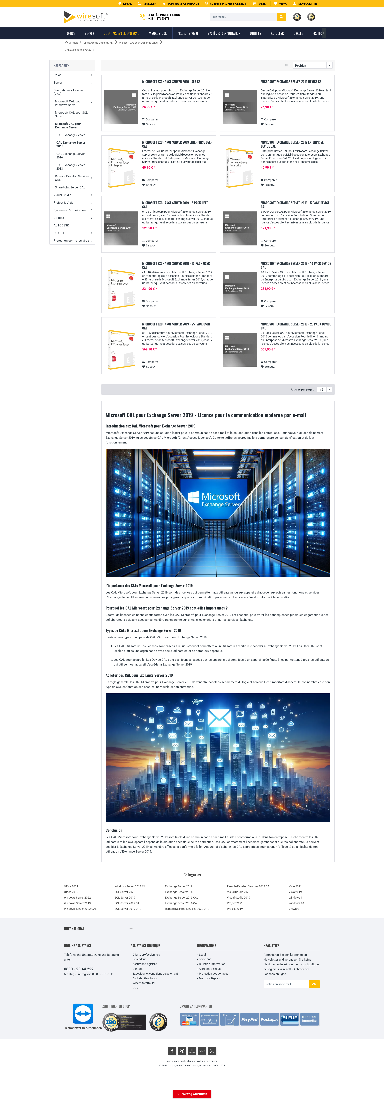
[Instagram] (212, 1051)
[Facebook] (172, 1051)
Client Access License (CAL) (68, 92)
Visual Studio (62, 195)
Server (58, 82)
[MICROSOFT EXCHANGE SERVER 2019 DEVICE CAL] (240, 107)
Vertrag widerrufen (194, 1094)
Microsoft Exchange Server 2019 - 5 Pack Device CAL (295, 205)
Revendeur (139, 959)
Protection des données (213, 973)
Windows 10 (296, 903)
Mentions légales (209, 978)
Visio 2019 (295, 892)
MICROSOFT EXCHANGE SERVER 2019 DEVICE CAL (292, 82)
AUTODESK (61, 225)
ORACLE (59, 233)
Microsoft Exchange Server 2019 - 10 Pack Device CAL (296, 265)
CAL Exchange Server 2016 (70, 155)
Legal (202, 954)
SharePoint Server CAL (70, 187)
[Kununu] (202, 1051)
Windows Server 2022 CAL (80, 908)
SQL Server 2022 (125, 892)
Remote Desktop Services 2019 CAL (249, 886)
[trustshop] (158, 1022)
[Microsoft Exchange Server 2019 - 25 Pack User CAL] (121, 349)
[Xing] (182, 1051)
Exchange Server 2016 (179, 892)
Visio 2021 (295, 886)
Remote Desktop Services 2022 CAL (187, 908)
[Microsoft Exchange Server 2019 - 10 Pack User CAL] (121, 289)
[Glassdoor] (192, 1051)
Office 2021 (71, 886)
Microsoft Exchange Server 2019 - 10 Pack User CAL (176, 265)
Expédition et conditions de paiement (155, 973)
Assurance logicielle (145, 964)
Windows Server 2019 (77, 903)
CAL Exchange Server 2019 (70, 144)
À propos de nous (210, 968)
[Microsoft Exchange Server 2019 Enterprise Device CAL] (240, 167)
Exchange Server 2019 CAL (181, 897)
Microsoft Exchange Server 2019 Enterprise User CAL (177, 144)
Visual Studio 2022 (238, 892)
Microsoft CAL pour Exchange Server (68, 125)
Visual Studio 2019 (238, 897)
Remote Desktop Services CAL (72, 178)
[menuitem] (260, 3)
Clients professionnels (146, 954)
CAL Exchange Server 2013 (70, 166)
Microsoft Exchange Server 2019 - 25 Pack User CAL (176, 326)
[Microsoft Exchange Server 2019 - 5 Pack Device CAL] (240, 228)
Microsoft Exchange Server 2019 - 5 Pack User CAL (175, 205)
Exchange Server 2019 (179, 886)
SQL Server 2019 (125, 897)
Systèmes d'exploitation (70, 210)
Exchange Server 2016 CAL (181, 903)
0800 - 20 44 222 (79, 969)
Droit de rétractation (145, 978)
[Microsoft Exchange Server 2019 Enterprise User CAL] (121, 167)
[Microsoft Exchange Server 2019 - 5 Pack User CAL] (121, 228)
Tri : (287, 65)
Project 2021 (235, 903)
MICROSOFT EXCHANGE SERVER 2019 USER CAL (172, 82)
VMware (294, 908)
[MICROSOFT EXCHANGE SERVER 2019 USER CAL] (121, 107)
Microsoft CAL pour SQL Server (71, 114)
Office (57, 75)
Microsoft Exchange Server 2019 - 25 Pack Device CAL (296, 326)
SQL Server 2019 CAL (128, 908)
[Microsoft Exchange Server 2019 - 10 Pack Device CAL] (240, 289)
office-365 (205, 959)
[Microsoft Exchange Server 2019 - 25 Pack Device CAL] (240, 349)
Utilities (59, 218)
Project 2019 (235, 908)
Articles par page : (302, 389)
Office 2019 (71, 892)
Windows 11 (296, 897)
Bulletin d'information (212, 964)
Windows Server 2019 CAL (131, 886)
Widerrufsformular (144, 983)
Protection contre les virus (71, 240)
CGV (135, 987)
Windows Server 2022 (77, 897)
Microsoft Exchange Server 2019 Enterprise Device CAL (292, 144)
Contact (138, 968)
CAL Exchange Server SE (72, 135)
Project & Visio (64, 202)
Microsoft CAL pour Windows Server (68, 103)
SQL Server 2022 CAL (128, 903)
